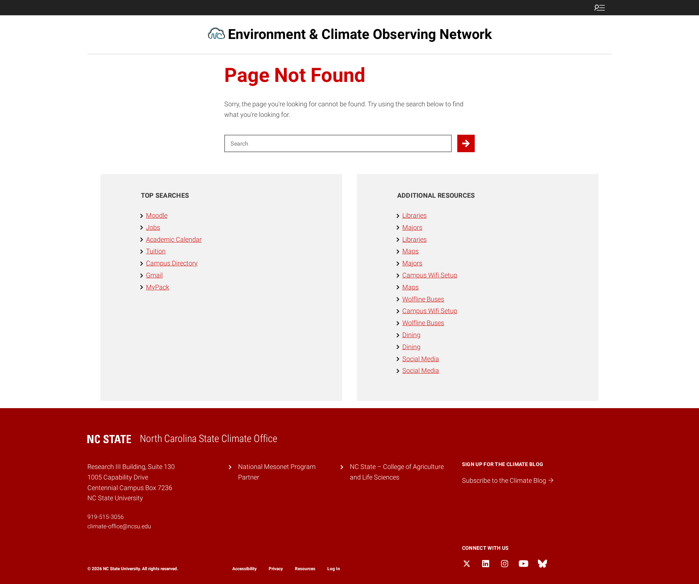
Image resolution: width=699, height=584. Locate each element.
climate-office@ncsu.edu (119, 526)
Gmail (154, 275)
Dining (411, 335)
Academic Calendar (174, 239)
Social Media (420, 359)
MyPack (157, 287)
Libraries (414, 215)
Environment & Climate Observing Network (360, 34)
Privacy (276, 568)
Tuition (156, 251)
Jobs (153, 227)
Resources (305, 568)
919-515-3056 (105, 516)
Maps (410, 251)
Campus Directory (172, 263)
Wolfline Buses (423, 299)
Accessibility (244, 568)
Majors (412, 227)
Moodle (156, 215)
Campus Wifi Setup (429, 275)
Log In (333, 568)
